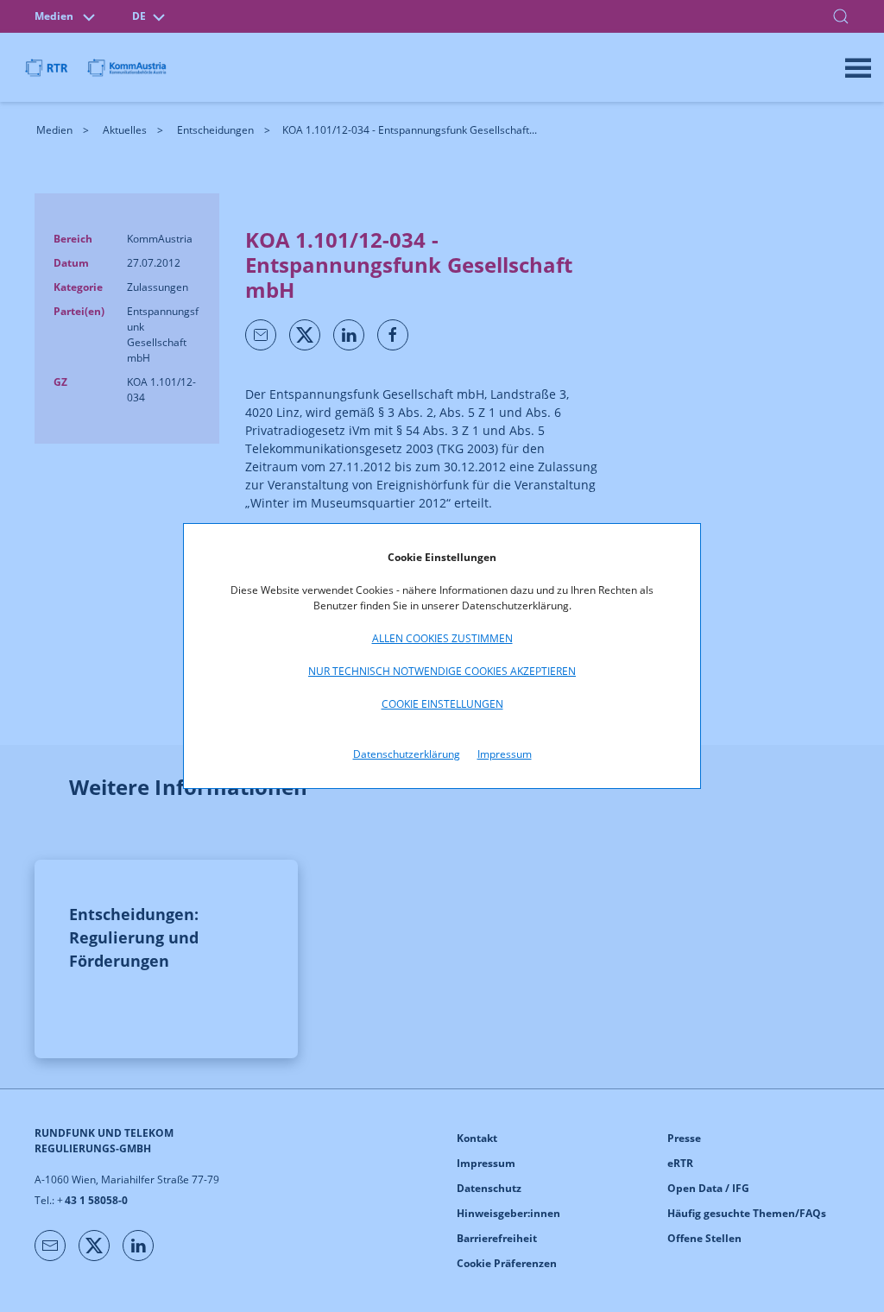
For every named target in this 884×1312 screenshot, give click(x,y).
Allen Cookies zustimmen (442, 638)
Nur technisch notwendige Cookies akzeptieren (442, 671)
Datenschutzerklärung (406, 754)
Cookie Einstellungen (442, 704)
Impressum (504, 754)
